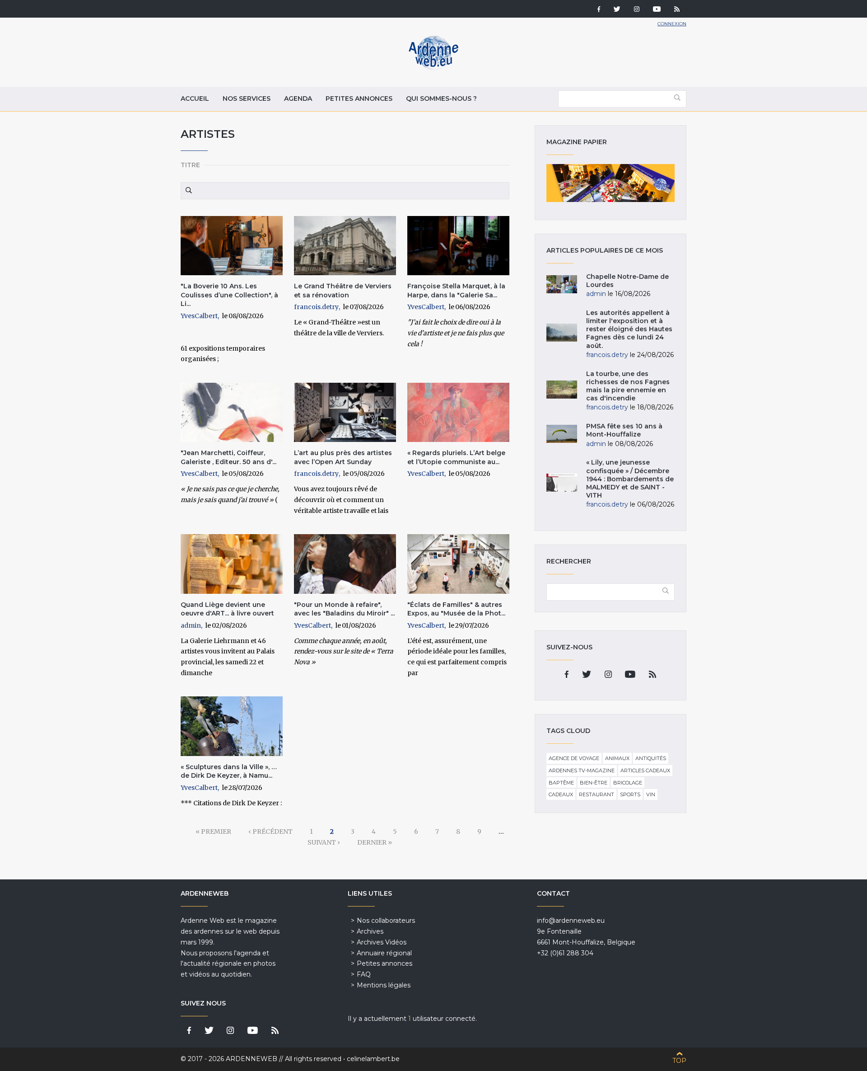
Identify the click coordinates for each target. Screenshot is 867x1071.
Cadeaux (561, 794)
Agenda (298, 98)
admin (191, 625)
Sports (630, 794)
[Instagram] (636, 10)
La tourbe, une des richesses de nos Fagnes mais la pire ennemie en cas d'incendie (628, 386)
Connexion (671, 24)
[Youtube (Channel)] (656, 10)
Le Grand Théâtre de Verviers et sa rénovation (343, 290)
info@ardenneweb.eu (571, 920)
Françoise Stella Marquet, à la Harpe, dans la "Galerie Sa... (456, 290)
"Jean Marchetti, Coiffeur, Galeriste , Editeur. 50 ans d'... (228, 457)
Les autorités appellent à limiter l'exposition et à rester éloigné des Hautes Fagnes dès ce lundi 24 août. (629, 329)
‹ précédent (270, 831)
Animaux (617, 758)
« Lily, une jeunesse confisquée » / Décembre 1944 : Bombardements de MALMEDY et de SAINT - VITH (630, 478)
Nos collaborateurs (386, 920)
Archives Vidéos (381, 942)
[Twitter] (617, 10)
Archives (370, 931)
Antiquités (650, 758)
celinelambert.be (373, 1059)
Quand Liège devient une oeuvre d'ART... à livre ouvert (227, 609)
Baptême (561, 783)
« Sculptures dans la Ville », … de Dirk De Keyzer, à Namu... (229, 771)
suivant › (324, 842)
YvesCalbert (199, 316)
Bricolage (627, 783)
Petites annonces (359, 98)
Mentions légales (383, 985)
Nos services (246, 98)
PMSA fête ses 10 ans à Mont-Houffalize (624, 430)
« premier (213, 831)
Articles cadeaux (645, 770)
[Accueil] (433, 68)
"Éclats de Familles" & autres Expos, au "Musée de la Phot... (456, 609)
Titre (190, 165)
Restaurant (596, 794)
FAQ (364, 974)
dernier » (374, 842)
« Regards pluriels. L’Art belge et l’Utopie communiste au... (456, 457)
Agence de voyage (574, 758)
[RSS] (677, 10)
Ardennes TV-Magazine (582, 770)
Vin (650, 794)
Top (679, 1061)
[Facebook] (599, 10)
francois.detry (316, 307)
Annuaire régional (384, 953)
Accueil (195, 98)
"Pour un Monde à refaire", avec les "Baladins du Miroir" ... (344, 609)
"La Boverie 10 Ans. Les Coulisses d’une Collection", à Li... (229, 295)
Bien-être (593, 783)
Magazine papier (610, 183)
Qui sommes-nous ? (441, 98)
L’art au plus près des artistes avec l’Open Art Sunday (343, 457)
